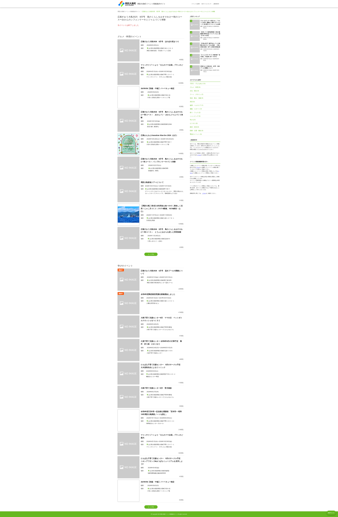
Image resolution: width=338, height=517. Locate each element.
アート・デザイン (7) (196, 94)
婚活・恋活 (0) (194, 127)
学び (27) (192, 120)
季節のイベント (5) (196, 134)
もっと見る (151, 254)
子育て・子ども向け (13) (197, 84)
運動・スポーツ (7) (196, 109)
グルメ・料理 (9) (195, 87)
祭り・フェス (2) (195, 112)
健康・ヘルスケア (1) (196, 105)
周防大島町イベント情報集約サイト (129, 11)
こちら (199, 155)
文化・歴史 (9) (194, 91)
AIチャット (331, 513)
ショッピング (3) (195, 116)
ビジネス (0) (194, 123)
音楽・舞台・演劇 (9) (196, 98)
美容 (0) (192, 102)
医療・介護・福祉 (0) (196, 131)
